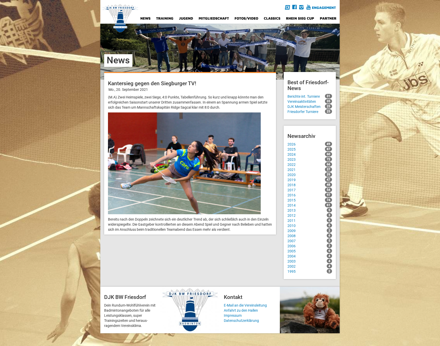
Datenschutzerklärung (241, 321)
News (145, 18)
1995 (308, 271)
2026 (308, 144)
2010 (308, 226)
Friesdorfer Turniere (308, 112)
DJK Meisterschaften (308, 107)
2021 (308, 170)
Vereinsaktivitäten (308, 101)
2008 (308, 236)
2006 (308, 246)
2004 (308, 256)
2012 (308, 215)
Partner (328, 18)
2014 (308, 205)
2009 (308, 231)
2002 (308, 266)
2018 (308, 185)
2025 (308, 149)
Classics (272, 18)
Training (164, 18)
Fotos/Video (246, 18)
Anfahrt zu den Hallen (241, 310)
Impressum (233, 315)
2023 (308, 159)
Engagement (324, 7)
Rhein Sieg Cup (300, 18)
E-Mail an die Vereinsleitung (245, 305)
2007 (308, 241)
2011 (308, 221)
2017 (308, 190)
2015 (308, 200)
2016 (308, 195)
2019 (308, 180)
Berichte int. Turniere (308, 96)
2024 (308, 154)
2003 (308, 261)
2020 (308, 175)
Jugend (186, 18)
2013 (308, 210)
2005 (308, 251)
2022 (308, 165)
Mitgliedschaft (214, 18)
